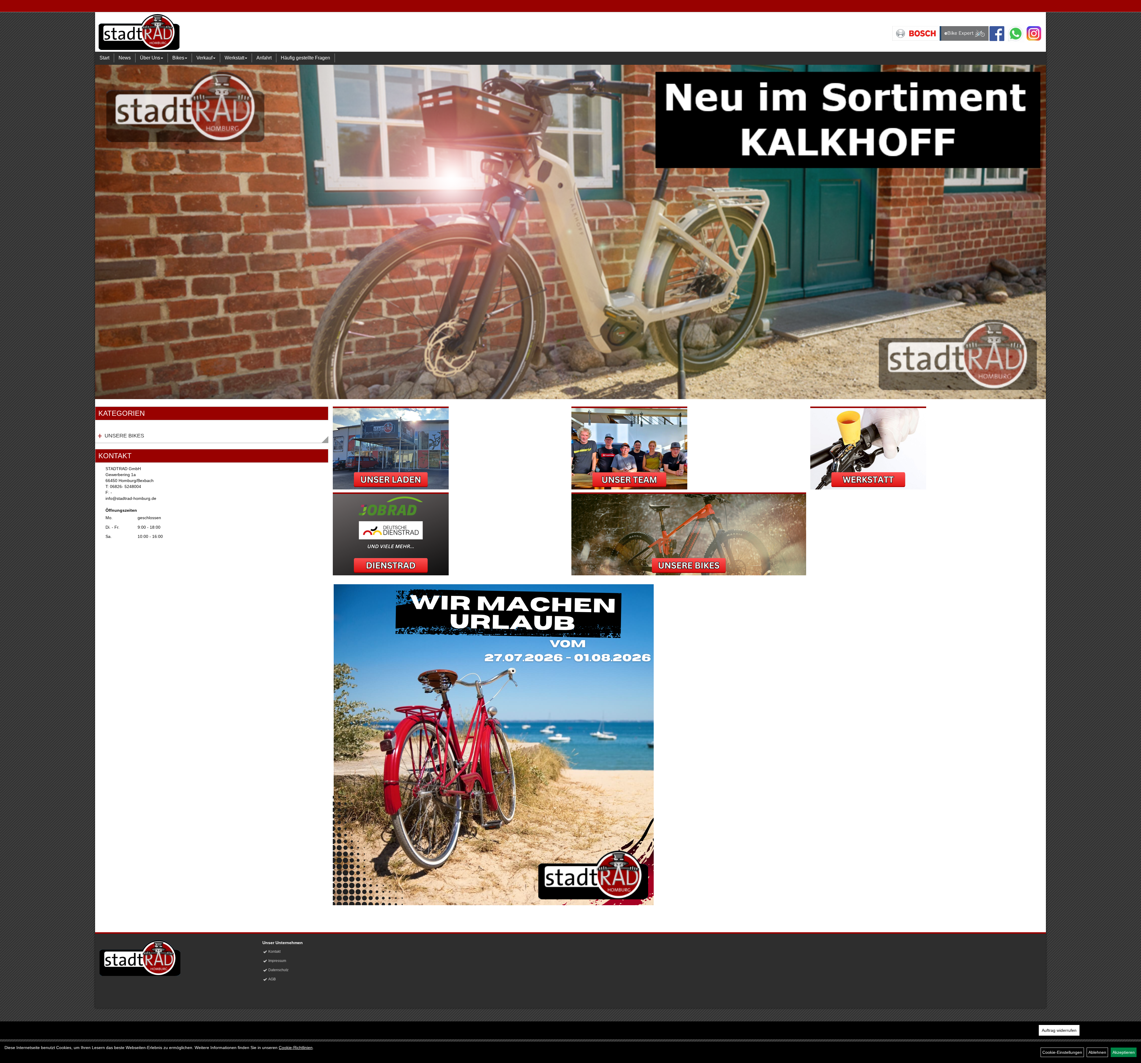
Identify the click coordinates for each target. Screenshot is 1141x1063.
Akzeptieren (1123, 1052)
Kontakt (274, 951)
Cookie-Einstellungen (1062, 1052)
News (125, 57)
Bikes (178, 57)
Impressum (277, 961)
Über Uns (150, 57)
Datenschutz (278, 970)
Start (104, 57)
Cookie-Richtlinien (296, 1047)
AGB (272, 979)
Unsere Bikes (124, 436)
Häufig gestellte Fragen (305, 57)
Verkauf (204, 57)
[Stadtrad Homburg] (293, 32)
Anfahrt (264, 57)
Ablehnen (1097, 1052)
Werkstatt (234, 57)
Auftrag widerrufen (1059, 1030)
